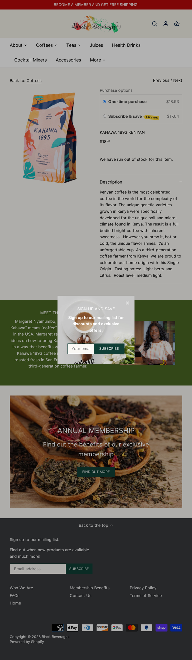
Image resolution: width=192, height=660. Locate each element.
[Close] (127, 303)
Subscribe (109, 348)
